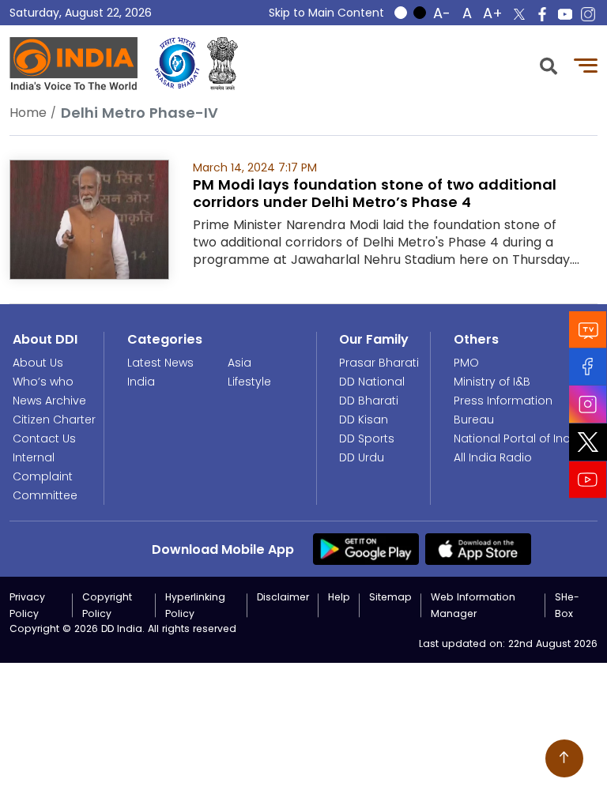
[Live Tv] (588, 329)
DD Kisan (363, 419)
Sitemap (390, 597)
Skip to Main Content (326, 13)
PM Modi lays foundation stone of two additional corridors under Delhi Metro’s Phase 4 (374, 193)
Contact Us (44, 438)
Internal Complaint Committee (45, 476)
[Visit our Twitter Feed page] (588, 442)
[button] (548, 64)
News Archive (49, 400)
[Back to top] (564, 758)
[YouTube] (588, 480)
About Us (38, 363)
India (141, 381)
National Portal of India (517, 438)
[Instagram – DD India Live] (588, 14)
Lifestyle (249, 381)
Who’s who (43, 381)
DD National (372, 381)
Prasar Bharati (379, 363)
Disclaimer (283, 597)
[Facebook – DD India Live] (542, 14)
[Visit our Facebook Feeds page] (588, 367)
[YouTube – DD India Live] (565, 14)
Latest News (160, 363)
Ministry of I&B (492, 381)
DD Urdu (361, 457)
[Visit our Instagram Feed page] (588, 404)
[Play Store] (366, 548)
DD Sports (366, 438)
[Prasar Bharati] (177, 63)
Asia (239, 363)
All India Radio (493, 457)
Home (28, 112)
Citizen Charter (54, 419)
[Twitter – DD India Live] (519, 14)
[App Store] (478, 548)
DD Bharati (368, 400)
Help (339, 597)
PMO (466, 363)
